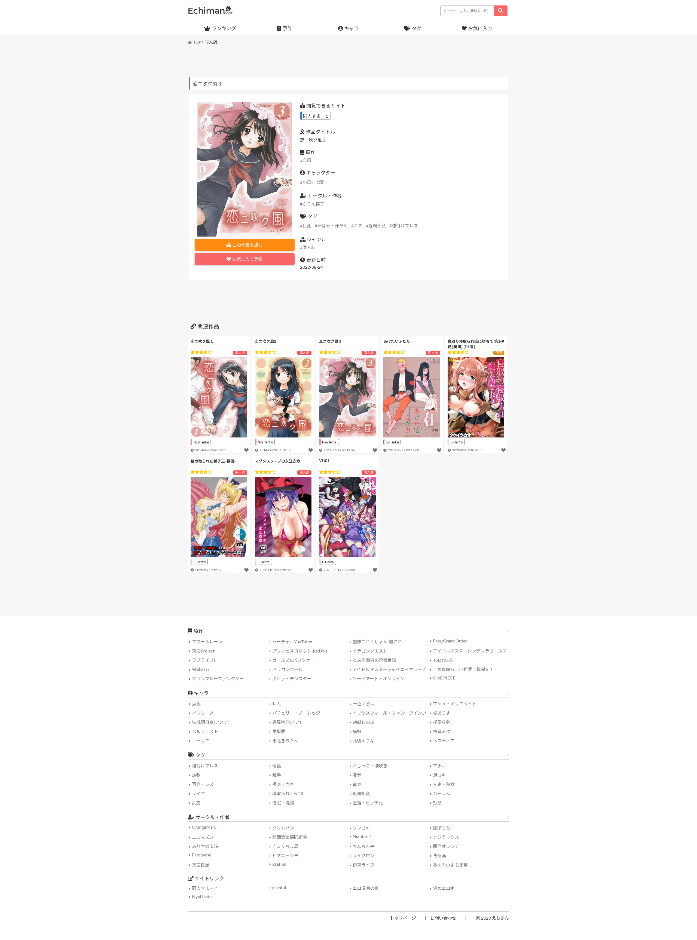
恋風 (306, 160)
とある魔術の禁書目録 (374, 660)
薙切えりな (363, 740)
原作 (287, 28)
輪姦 (276, 765)
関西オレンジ (446, 846)
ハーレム (441, 793)
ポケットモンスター (291, 678)
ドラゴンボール (287, 669)
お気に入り (480, 28)
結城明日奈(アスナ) (211, 722)
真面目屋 (200, 864)
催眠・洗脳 (283, 802)
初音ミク (441, 731)
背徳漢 (439, 855)
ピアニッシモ (285, 855)
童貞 (357, 784)
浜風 (196, 703)
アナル (439, 765)
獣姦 (437, 802)
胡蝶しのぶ (363, 722)
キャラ (351, 28)
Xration (279, 863)
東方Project (203, 650)
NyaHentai (201, 442)
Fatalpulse (201, 854)
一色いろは (363, 703)
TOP (197, 42)
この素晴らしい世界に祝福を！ (463, 669)
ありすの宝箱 (205, 846)
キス (358, 225)
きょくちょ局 (285, 846)
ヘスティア (443, 740)
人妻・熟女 (444, 784)
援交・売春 (283, 784)
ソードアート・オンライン (379, 678)
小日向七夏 (313, 182)
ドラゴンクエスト (370, 650)
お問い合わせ (443, 917)
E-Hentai (392, 442)
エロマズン (203, 837)
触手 (276, 774)
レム (276, 703)
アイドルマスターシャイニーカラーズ (389, 669)
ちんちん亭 (363, 846)
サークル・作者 (212, 817)
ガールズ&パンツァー (293, 660)
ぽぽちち (441, 827)
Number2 (362, 836)
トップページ (403, 917)
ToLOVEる (443, 660)
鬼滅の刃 (200, 669)
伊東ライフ (363, 864)
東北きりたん (285, 740)
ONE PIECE (444, 677)
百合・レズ (203, 784)
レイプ (198, 793)
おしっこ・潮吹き (370, 765)
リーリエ (200, 740)
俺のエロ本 (444, 888)
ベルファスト (205, 731)
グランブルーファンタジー (218, 678)
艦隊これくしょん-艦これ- (378, 641)
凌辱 (357, 774)
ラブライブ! (203, 660)
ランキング (224, 28)
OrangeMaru (204, 826)
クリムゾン (283, 827)
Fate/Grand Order (450, 640)
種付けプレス (405, 225)
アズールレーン (207, 641)
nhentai (279, 887)
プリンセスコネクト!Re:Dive (300, 650)
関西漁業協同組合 (289, 837)
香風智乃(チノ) (286, 722)
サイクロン (363, 855)
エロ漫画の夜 (366, 888)
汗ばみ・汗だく (332, 225)
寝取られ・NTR (287, 793)
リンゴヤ (361, 827)
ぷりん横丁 (313, 203)
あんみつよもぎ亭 (450, 864)
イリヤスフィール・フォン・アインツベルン (392, 712)
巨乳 (306, 225)
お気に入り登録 (247, 259)
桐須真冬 (441, 722)
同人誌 (211, 41)
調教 (196, 774)
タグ (416, 28)
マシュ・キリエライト (454, 703)
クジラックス (446, 837)
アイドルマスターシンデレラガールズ (470, 650)
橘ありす (441, 712)
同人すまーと (316, 115)
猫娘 (357, 731)
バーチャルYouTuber (292, 641)
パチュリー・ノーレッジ (296, 712)
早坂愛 (278, 731)
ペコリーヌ (203, 712)
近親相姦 (377, 225)
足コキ (439, 774)
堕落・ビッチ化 (368, 802)
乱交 (196, 802)
